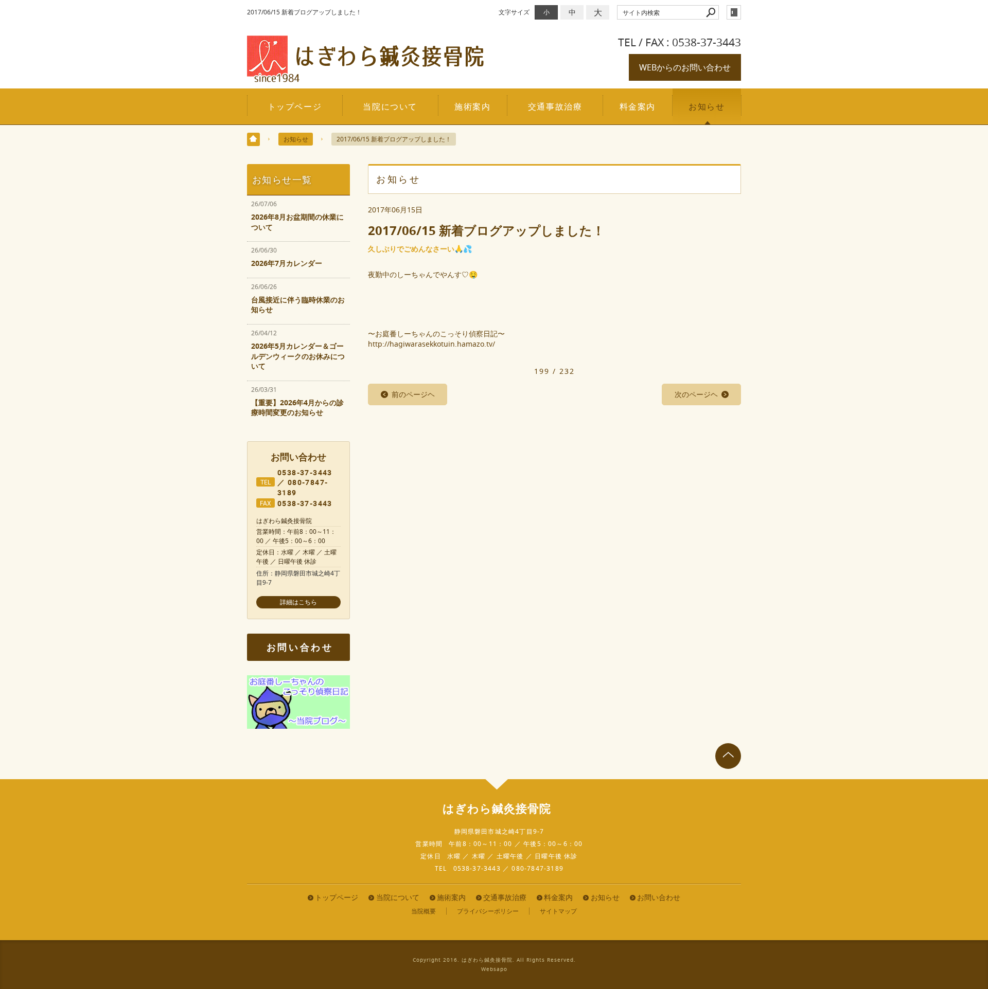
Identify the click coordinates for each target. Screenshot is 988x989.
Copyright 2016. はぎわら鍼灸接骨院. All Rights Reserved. (494, 960)
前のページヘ (413, 394)
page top (728, 756)
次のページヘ (696, 394)
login (734, 12)
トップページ (295, 106)
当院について (390, 106)
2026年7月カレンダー (286, 263)
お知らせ (707, 106)
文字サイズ (514, 12)
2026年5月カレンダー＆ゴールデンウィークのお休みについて (298, 356)
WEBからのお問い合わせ (685, 67)
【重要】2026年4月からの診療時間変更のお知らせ (297, 408)
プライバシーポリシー (488, 911)
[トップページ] (253, 139)
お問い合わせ (300, 647)
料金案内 (638, 106)
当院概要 (423, 911)
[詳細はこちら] (298, 602)
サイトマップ (558, 911)
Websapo (494, 969)
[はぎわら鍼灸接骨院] (365, 78)
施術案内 (472, 106)
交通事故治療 (555, 106)
